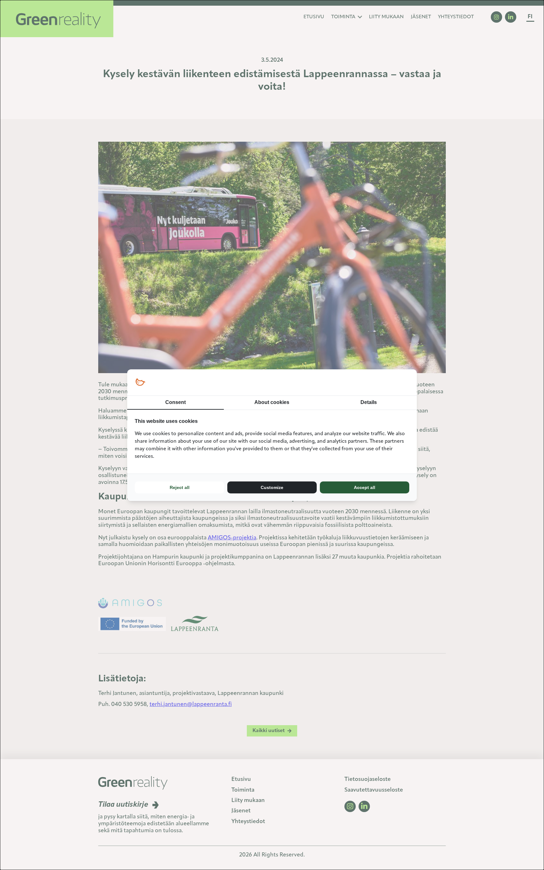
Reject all (180, 487)
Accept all (364, 487)
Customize (272, 487)
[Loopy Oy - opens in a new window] (140, 382)
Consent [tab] (175, 402)
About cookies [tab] (271, 402)
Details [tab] (368, 402)
